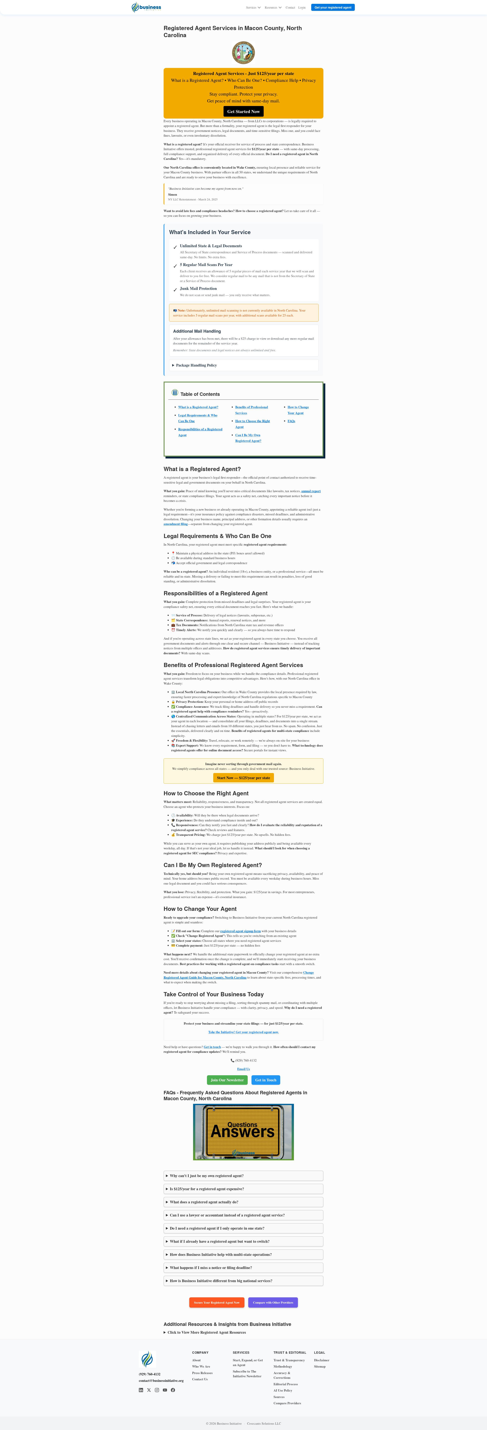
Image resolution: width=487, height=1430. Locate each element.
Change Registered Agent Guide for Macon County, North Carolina (239, 975)
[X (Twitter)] (149, 1390)
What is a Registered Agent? (198, 407)
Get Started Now (243, 111)
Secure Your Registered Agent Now (217, 1302)
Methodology (283, 1366)
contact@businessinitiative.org (160, 1380)
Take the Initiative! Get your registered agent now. (243, 1032)
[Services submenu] (259, 7)
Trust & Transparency (289, 1360)
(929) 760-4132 (149, 1374)
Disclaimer (321, 1360)
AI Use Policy (283, 1390)
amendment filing (176, 523)
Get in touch (212, 1046)
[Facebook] (173, 1390)
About (196, 1360)
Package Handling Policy (196, 365)
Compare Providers (287, 1403)
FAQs (291, 420)
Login (302, 7)
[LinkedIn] (141, 1390)
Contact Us (200, 1379)
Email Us (243, 1069)
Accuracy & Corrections (282, 1375)
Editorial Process (286, 1384)
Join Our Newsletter (227, 1080)
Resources (271, 7)
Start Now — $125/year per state (243, 777)
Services (251, 7)
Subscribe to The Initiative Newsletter (247, 1374)
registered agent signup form (240, 931)
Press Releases (202, 1372)
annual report (311, 491)
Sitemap (319, 1366)
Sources (279, 1396)
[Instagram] (157, 1390)
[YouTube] (165, 1390)
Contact (290, 7)
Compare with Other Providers (273, 1302)
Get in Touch (265, 1080)
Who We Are (201, 1366)
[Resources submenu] (280, 7)
